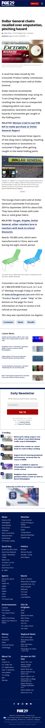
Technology (6, 647)
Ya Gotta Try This (8, 562)
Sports (5, 576)
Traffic (4, 557)
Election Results (26, 552)
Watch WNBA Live (27, 690)
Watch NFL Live (26, 662)
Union (4, 596)
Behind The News (27, 615)
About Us (6, 656)
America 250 (6, 520)
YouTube (24, 594)
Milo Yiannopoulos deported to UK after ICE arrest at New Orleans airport (15, 376)
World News (6, 538)
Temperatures (26, 532)
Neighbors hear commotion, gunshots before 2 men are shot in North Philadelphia (15, 348)
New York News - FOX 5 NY (27, 645)
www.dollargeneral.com (17, 294)
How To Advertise (8, 670)
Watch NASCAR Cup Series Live (28, 673)
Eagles (4, 586)
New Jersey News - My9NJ (27, 641)
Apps (3, 659)
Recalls (31, 322)
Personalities (6, 672)
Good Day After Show (9, 549)
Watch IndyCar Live (27, 676)
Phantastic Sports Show (8, 580)
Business (5, 637)
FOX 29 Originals (25, 606)
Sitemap (5, 680)
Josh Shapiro (25, 557)
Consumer (30, 33)
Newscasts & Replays (28, 581)
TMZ (3, 615)
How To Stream (26, 579)
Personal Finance (8, 645)
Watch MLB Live (26, 669)
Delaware (5, 530)
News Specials (26, 587)
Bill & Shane (25, 618)
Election (23, 549)
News (20, 322)
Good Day (6, 546)
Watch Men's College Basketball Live (28, 680)
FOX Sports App (7, 599)
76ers (4, 594)
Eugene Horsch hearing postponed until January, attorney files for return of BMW (28, 457)
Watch (24, 576)
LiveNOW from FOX (28, 584)
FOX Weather (25, 527)
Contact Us (6, 662)
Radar (23, 530)
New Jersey (6, 528)
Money (5, 634)
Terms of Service (24, 424)
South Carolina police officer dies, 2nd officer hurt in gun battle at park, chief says (15, 338)
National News (7, 536)
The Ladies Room (27, 626)
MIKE (22, 610)
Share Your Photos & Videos (9, 622)
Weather (25, 517)
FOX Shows (6, 610)
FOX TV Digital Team (19, 33)
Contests (5, 608)
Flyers (4, 589)
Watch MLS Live (26, 693)
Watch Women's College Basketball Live (27, 685)
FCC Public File (7, 665)
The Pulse (24, 628)
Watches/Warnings (27, 535)
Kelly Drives (25, 621)
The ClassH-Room (8, 613)
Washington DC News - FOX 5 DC (28, 650)
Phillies (4, 591)
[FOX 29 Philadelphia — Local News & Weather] (8, 3)
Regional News (28, 634)
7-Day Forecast (26, 520)
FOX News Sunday (8, 541)
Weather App (25, 538)
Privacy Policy (25, 422)
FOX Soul (24, 592)
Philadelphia (6, 523)
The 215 (24, 623)
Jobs (3, 678)
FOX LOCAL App (26, 637)
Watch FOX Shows (8, 618)
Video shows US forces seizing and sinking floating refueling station (14, 357)
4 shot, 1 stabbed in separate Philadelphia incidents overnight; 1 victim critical (28, 467)
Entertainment (9, 604)
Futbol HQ (5, 583)
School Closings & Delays (27, 524)
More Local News (8, 533)
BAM (22, 613)
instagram (22, 704)
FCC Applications (8, 667)
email (31, 704)
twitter (18, 704)
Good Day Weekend (9, 552)
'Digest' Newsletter (8, 555)
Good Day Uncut (8, 568)
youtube (26, 704)
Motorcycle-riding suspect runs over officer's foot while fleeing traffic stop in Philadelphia (27, 439)
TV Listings (5, 675)
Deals (4, 642)
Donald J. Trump (26, 555)
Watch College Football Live (26, 666)
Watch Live (34, 3)
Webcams (24, 589)
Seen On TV (6, 565)
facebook (14, 704)
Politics (24, 546)
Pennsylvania (6, 525)
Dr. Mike (5, 570)
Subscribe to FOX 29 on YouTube (20, 486)
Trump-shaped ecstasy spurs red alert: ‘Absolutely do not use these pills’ (15, 367)
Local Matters (26, 597)
